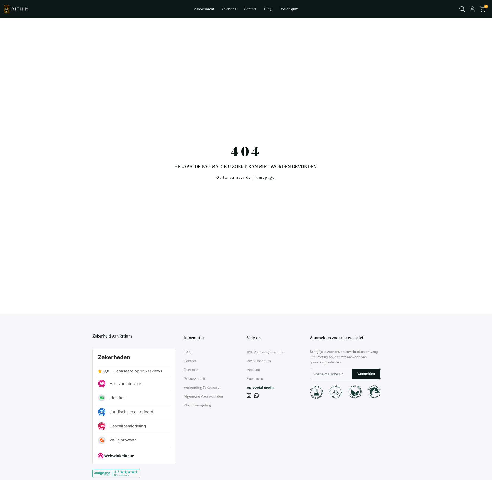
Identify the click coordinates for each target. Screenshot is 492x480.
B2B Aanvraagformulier (266, 352)
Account (253, 370)
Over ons (191, 370)
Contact (190, 361)
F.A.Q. (188, 352)
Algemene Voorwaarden (203, 397)
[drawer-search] (462, 9)
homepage (264, 178)
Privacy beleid (195, 379)
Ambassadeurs (259, 361)
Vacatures (255, 379)
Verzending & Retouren (202, 388)
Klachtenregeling (197, 405)
